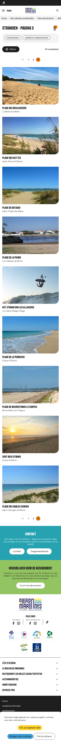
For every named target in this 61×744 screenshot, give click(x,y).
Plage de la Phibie (11, 257)
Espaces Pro (8, 690)
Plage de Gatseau (11, 207)
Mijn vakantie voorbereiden (22, 18)
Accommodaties (10, 679)
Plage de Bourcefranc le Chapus (19, 406)
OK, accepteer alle (29, 727)
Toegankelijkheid (39, 551)
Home (4, 18)
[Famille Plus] (37, 634)
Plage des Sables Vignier (15, 506)
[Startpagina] (30, 11)
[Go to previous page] (23, 60)
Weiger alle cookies (20, 736)
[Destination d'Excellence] (24, 634)
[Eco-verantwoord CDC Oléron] (24, 647)
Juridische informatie (11, 706)
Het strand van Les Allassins (18, 307)
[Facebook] (13, 623)
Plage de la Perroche (13, 357)
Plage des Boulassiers (14, 108)
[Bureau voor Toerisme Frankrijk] (11, 634)
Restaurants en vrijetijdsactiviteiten (22, 674)
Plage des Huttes (11, 157)
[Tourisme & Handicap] (37, 647)
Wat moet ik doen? (45, 18)
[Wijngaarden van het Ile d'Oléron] (49, 634)
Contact (17, 551)
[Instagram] (18, 623)
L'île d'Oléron (8, 663)
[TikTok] (47, 622)
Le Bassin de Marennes (13, 668)
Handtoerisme (9, 684)
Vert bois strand (11, 456)
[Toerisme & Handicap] (4, 3)
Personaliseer (44, 736)
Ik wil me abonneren (30, 585)
